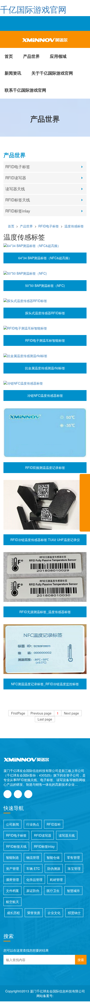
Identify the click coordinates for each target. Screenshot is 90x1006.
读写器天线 (15, 188)
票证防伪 (32, 890)
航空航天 (12, 901)
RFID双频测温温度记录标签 (45, 467)
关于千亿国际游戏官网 (52, 73)
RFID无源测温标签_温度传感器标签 (45, 611)
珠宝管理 (74, 868)
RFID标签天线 (17, 200)
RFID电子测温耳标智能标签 (45, 340)
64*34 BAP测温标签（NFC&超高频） (45, 258)
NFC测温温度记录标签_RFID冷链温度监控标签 (45, 684)
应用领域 (58, 56)
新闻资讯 (13, 73)
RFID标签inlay (17, 211)
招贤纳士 (74, 912)
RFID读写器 (15, 177)
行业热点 (32, 824)
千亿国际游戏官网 (33, 9)
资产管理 (12, 868)
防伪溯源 (53, 868)
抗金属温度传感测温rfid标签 (45, 368)
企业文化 (54, 912)
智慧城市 (73, 890)
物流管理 (32, 857)
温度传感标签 (74, 226)
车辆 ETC (33, 868)
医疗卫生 (53, 890)
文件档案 (12, 890)
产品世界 (31, 56)
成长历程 (13, 912)
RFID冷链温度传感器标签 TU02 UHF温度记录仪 (45, 539)
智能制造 (12, 857)
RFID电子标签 (17, 166)
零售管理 (73, 857)
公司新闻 (12, 824)
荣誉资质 (33, 912)
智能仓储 (53, 857)
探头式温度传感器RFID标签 (45, 313)
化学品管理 (34, 879)
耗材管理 (56, 879)
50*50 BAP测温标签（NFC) (45, 285)
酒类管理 (12, 879)
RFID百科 (54, 824)
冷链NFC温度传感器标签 (45, 395)
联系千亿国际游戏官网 (25, 90)
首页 (9, 56)
